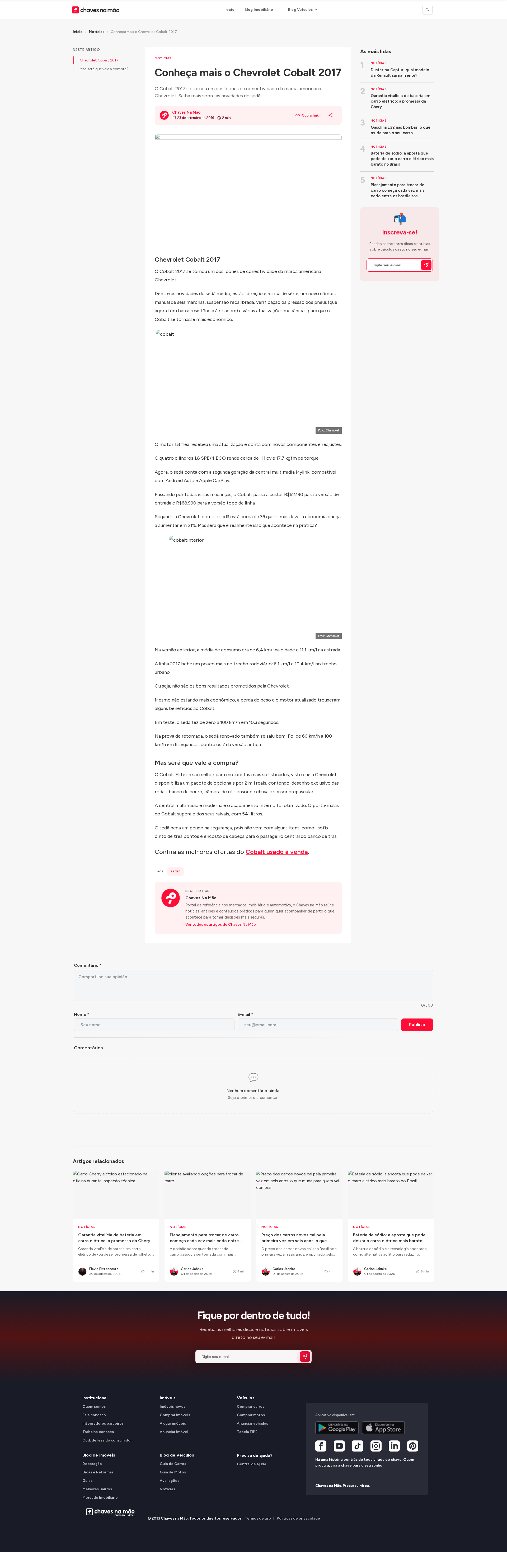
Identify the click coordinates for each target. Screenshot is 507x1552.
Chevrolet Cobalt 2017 (99, 60)
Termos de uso (258, 1518)
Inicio (229, 9)
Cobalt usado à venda (277, 852)
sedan (175, 871)
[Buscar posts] (427, 10)
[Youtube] (339, 1446)
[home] (108, 1512)
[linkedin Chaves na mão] (394, 1446)
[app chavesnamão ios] (383, 1427)
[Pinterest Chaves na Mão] (412, 1446)
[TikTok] (357, 1446)
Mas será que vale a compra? (104, 69)
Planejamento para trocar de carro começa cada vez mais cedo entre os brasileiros (397, 190)
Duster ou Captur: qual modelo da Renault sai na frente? (400, 73)
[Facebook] (320, 1446)
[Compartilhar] (330, 115)
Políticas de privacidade (298, 1518)
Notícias (96, 32)
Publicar (417, 1024)
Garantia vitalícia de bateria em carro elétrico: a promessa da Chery (400, 101)
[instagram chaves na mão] (376, 1446)
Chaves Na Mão (201, 897)
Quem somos (94, 1406)
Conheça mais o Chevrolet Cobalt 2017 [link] (144, 32)
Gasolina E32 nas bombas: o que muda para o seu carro (400, 130)
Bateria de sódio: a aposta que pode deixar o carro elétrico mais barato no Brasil (402, 159)
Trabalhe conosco (98, 1432)
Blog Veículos (300, 9)
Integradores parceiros (103, 1423)
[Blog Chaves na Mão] (95, 10)
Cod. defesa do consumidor (107, 1440)
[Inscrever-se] (426, 265)
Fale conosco (94, 1415)
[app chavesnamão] (337, 1427)
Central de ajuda (251, 1464)
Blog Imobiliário (259, 9)
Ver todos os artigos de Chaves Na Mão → (222, 924)
